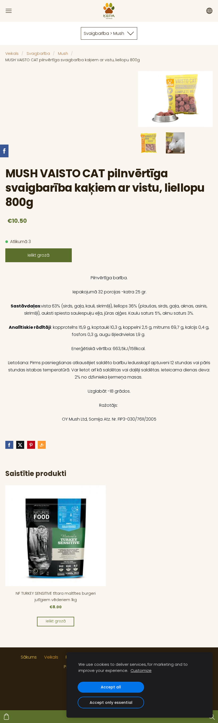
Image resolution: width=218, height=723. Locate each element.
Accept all (111, 687)
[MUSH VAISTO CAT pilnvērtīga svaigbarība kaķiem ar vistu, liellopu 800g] (148, 143)
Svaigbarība (38, 53)
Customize (141, 670)
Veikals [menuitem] (51, 657)
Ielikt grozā (38, 255)
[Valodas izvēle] (209, 10)
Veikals (12, 53)
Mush (63, 53)
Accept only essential (111, 702)
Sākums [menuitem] (29, 657)
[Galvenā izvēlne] (8, 10)
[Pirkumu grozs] (6, 716)
